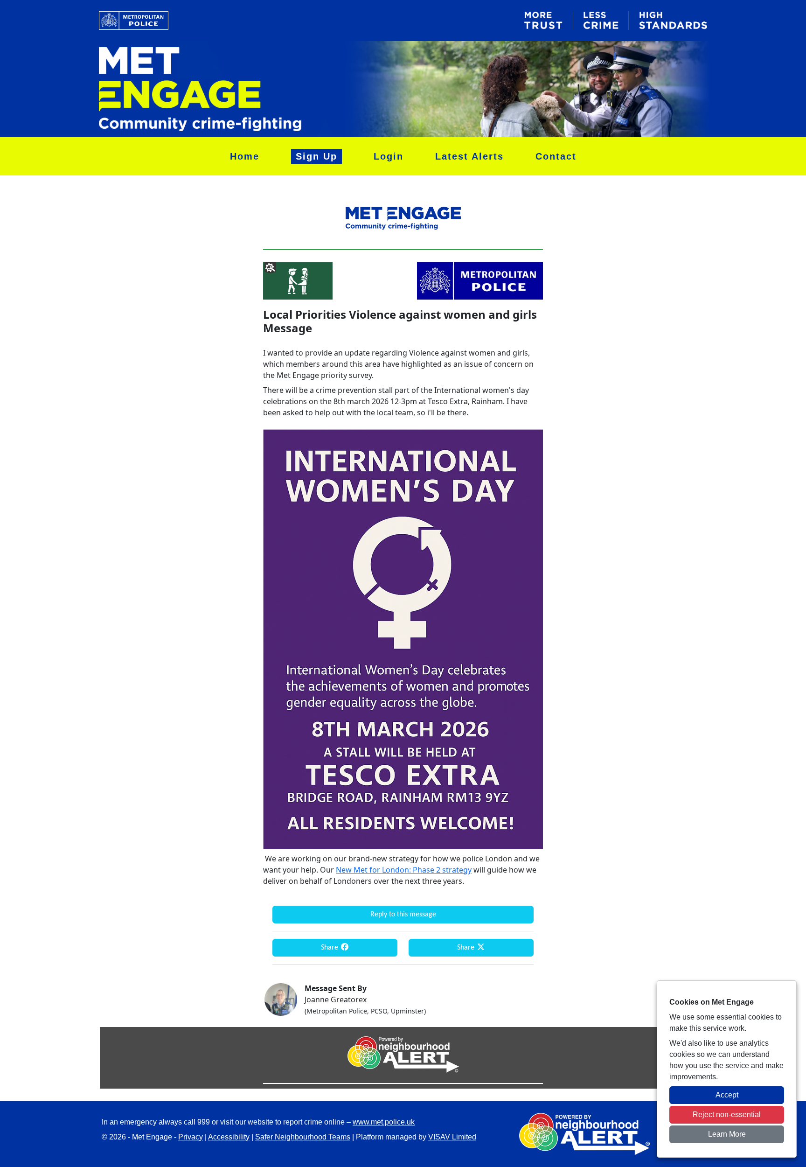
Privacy (190, 1137)
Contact (556, 156)
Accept (727, 1095)
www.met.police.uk (384, 1122)
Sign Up (316, 156)
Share (330, 947)
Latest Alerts (469, 156)
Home (244, 156)
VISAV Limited (452, 1137)
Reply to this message (403, 914)
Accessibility (229, 1137)
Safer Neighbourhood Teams (302, 1137)
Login (388, 156)
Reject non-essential (727, 1114)
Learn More (727, 1134)
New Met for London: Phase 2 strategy (404, 870)
